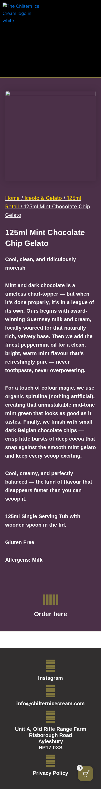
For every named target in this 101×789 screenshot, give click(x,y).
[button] (94, 10)
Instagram (50, 678)
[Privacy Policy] (50, 761)
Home (12, 198)
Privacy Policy (50, 773)
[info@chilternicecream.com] (50, 691)
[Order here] (50, 599)
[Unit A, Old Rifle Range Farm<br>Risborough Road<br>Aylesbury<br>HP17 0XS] (50, 717)
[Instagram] (50, 666)
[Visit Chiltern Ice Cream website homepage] (22, 16)
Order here (50, 614)
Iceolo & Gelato (43, 198)
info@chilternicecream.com (50, 703)
